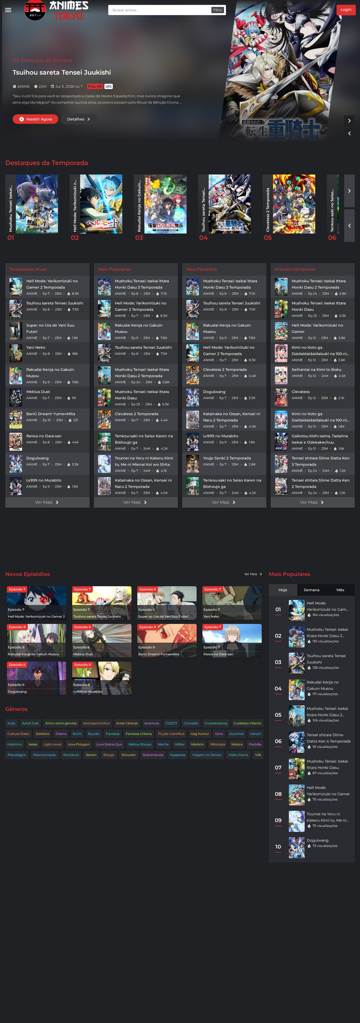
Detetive (42, 734)
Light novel (52, 744)
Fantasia (112, 734)
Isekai (32, 744)
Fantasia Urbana (139, 734)
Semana (311, 590)
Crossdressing (216, 723)
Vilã (258, 755)
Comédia (191, 723)
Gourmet (236, 734)
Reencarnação (44, 755)
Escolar (94, 734)
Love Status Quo (109, 744)
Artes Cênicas (127, 723)
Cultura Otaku (18, 734)
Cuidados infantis (247, 723)
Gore (219, 734)
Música (236, 744)
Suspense (177, 755)
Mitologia (217, 744)
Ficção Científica (171, 734)
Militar (180, 744)
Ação (11, 723)
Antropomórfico (96, 723)
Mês (340, 590)
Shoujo (108, 755)
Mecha (163, 744)
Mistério (197, 744)
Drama (61, 734)
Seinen (91, 755)
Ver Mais (43, 502)
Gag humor (200, 734)
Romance (71, 755)
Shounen (128, 755)
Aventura (151, 723)
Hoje (283, 590)
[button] (349, 120)
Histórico (14, 744)
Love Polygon (79, 744)
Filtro (217, 10)
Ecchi (77, 734)
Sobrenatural (153, 755)
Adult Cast (30, 723)
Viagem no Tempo (207, 755)
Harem (255, 734)
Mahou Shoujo (140, 744)
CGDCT (171, 723)
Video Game (238, 755)
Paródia (255, 744)
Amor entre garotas (61, 723)
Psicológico (17, 755)
